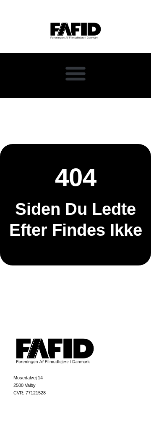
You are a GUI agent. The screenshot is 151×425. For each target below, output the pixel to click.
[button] (75, 73)
